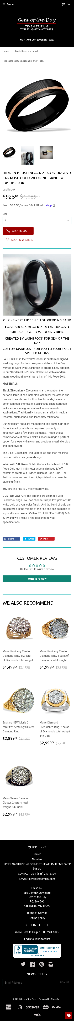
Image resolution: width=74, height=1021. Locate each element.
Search (37, 854)
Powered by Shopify (49, 999)
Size (5, 213)
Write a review (37, 578)
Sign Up (64, 982)
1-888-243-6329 (49, 932)
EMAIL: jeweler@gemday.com (37, 878)
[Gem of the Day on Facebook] (32, 965)
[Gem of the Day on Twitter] (23, 965)
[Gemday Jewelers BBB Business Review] (37, 956)
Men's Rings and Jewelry (27, 51)
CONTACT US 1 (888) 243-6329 (37, 873)
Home (6, 51)
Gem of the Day (28, 999)
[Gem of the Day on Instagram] (51, 965)
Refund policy (37, 918)
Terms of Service (37, 913)
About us (37, 859)
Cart (68, 4)
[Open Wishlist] (68, 1015)
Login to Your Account (37, 939)
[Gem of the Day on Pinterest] (41, 965)
